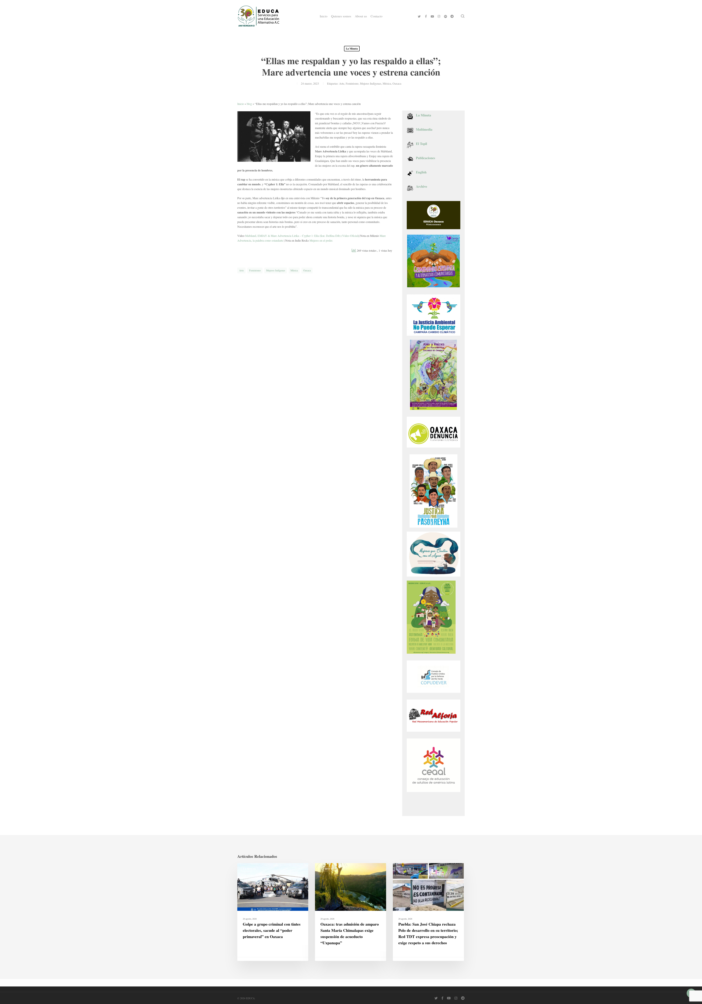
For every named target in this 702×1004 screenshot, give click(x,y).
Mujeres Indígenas (370, 83)
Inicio (240, 104)
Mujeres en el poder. (321, 240)
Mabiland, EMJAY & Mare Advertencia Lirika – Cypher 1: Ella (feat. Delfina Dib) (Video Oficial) (302, 236)
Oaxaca (396, 83)
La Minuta (352, 48)
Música (387, 83)
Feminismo (352, 83)
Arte (341, 83)
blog (249, 104)
